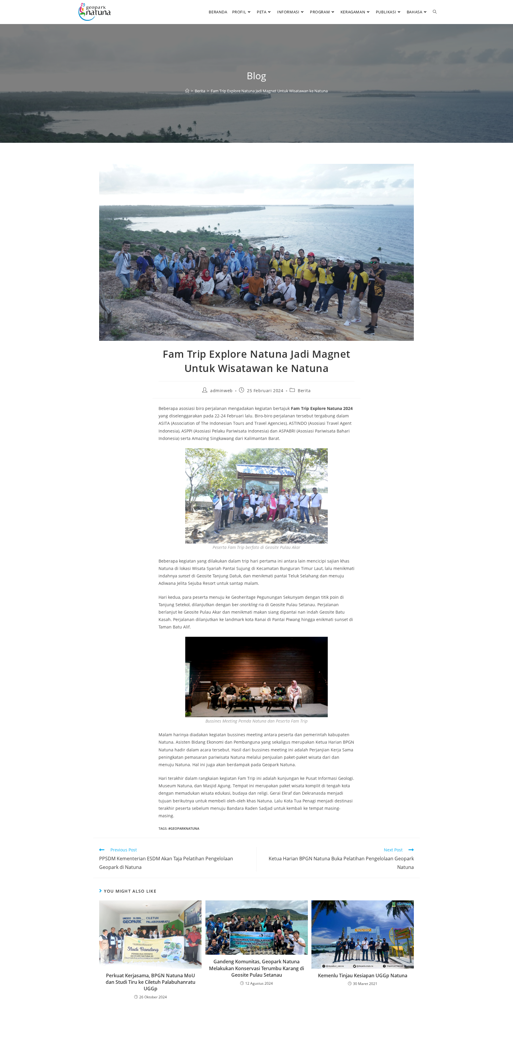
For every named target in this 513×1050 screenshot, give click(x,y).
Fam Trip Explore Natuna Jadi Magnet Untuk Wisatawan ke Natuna (269, 91)
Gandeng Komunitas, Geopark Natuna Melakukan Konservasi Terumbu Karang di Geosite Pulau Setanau (256, 968)
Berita (304, 390)
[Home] (187, 91)
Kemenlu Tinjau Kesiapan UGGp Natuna (362, 975)
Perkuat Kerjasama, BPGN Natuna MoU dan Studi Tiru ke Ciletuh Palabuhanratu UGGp (150, 982)
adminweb (221, 390)
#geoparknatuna (183, 828)
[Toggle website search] (434, 12)
